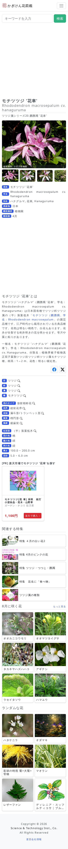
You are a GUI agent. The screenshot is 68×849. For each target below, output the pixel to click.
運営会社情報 (34, 839)
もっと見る (59, 606)
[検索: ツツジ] (18, 380)
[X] (62, 369)
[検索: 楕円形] (21, 418)
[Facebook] (54, 369)
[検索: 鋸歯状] (21, 423)
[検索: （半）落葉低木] (35, 431)
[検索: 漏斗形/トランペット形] (42, 413)
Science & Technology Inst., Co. (34, 828)
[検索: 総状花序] (24, 408)
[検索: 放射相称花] (33, 403)
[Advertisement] (34, 62)
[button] (10, 176)
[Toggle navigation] (61, 5)
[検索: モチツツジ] (24, 395)
